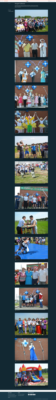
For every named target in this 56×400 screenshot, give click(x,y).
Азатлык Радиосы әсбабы (21, 395)
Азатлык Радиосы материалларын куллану (12, 397)
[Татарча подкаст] (54, 1)
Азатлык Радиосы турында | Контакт (12, 395)
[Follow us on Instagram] (31, 394)
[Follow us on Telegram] (33, 394)
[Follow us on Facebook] (28, 394)
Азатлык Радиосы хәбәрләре (21, 394)
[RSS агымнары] (34, 394)
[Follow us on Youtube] (30, 394)
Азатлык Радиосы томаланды (11, 394)
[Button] (9, 10)
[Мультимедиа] (52, 1)
